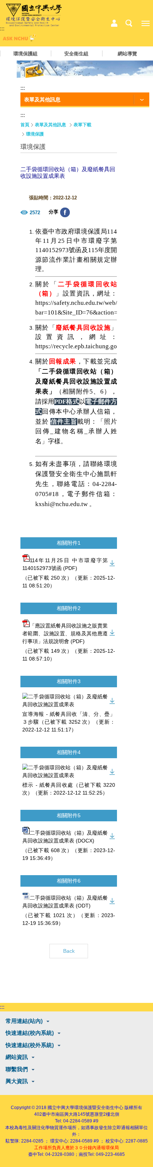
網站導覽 (127, 53)
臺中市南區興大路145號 (66, 1114)
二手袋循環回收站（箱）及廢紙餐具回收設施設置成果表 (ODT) (65, 902)
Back (69, 951)
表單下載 (82, 124)
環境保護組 (25, 53)
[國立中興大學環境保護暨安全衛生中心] (34, 15)
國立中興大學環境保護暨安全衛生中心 (85, 1107)
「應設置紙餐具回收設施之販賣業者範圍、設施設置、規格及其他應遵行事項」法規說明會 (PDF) (65, 633)
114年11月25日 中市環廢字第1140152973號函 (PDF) (65, 564)
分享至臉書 (65, 212)
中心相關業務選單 (114, 23)
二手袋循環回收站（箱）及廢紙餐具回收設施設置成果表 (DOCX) (65, 837)
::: (2, 28)
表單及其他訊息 (50, 124)
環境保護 (35, 134)
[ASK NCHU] (18, 39)
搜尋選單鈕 (128, 23)
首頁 (24, 124)
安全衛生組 (76, 53)
